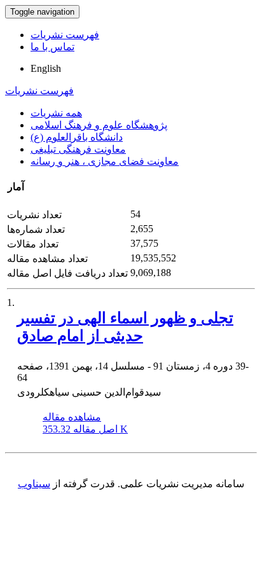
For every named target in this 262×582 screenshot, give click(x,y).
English (46, 68)
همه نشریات (56, 112)
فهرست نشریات (65, 34)
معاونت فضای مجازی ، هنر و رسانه (105, 161)
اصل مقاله (85, 429)
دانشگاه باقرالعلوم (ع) (77, 137)
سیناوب (34, 483)
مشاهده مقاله (72, 417)
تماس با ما (52, 46)
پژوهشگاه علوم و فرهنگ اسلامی (99, 125)
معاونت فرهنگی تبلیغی (78, 149)
